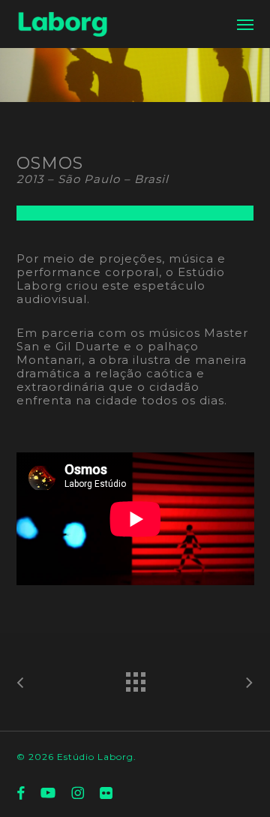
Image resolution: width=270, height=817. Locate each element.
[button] (245, 24)
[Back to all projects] (135, 678)
